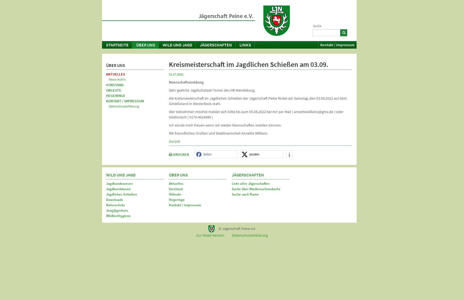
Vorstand (115, 84)
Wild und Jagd (177, 45)
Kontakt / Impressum (337, 44)
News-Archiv (117, 79)
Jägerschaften (216, 45)
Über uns (145, 45)
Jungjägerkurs (117, 210)
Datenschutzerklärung (124, 106)
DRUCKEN (180, 154)
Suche (317, 26)
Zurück (174, 141)
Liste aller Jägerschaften (251, 183)
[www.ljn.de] (276, 20)
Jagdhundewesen (119, 183)
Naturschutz (115, 205)
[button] (216, 154)
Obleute (113, 90)
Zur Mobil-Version (210, 235)
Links (245, 45)
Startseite (117, 45)
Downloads (114, 199)
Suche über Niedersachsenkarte (256, 189)
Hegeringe (115, 95)
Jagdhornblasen (118, 189)
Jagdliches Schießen (121, 194)
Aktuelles (115, 74)
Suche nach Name (245, 194)
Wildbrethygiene (118, 216)
